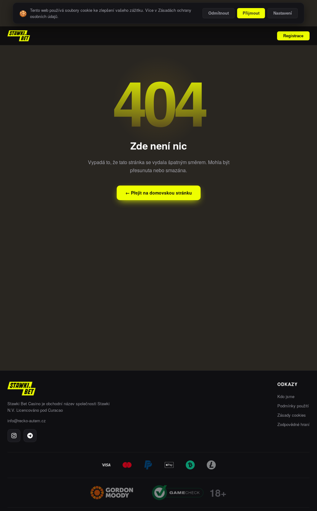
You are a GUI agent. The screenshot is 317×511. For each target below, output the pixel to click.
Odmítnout (218, 13)
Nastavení (282, 13)
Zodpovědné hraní (293, 424)
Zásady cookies (291, 415)
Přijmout (251, 13)
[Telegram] (30, 435)
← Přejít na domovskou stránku (158, 193)
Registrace (293, 36)
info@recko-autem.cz (26, 421)
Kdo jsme (285, 396)
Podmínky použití (293, 406)
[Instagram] (13, 435)
